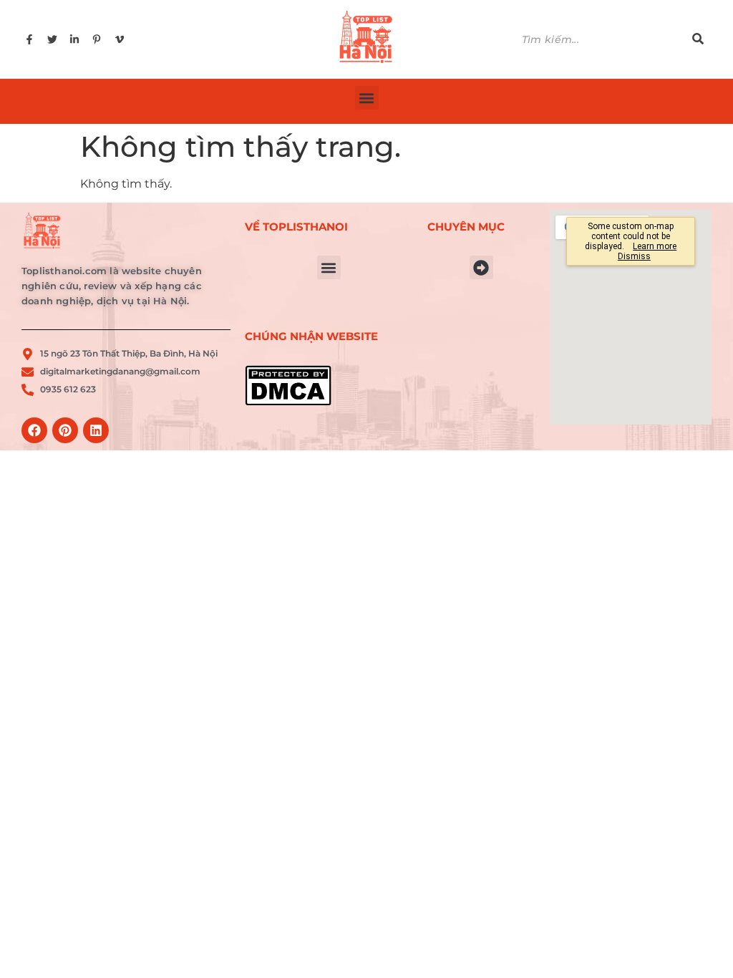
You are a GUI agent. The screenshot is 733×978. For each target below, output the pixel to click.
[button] (367, 98)
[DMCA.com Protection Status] (329, 385)
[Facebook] (34, 430)
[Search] (698, 39)
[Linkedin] (96, 430)
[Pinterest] (65, 430)
